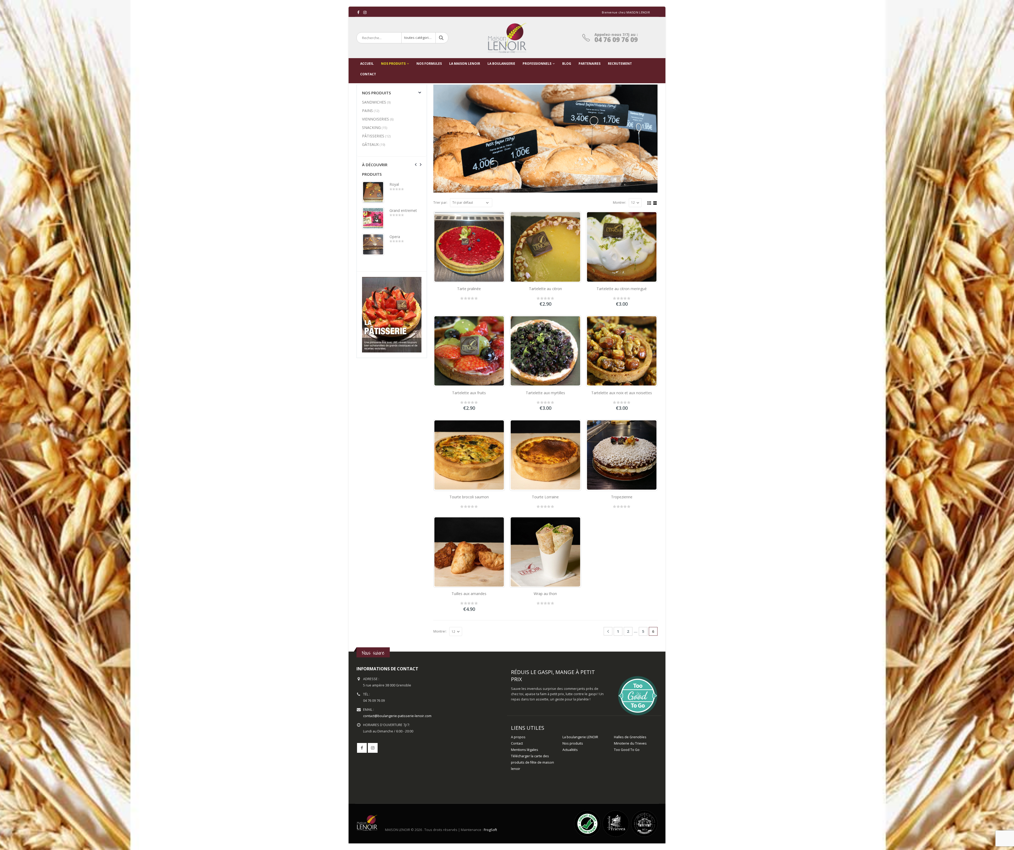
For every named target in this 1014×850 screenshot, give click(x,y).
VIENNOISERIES (375, 119)
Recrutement (620, 63)
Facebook (362, 748)
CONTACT (368, 74)
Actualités (570, 749)
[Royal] (373, 192)
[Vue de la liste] (655, 202)
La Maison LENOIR (464, 63)
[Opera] (373, 244)
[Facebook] (358, 12)
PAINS (367, 110)
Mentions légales (524, 749)
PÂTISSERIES (373, 135)
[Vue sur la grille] (649, 202)
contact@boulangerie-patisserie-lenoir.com (397, 716)
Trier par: (440, 202)
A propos (518, 737)
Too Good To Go (627, 749)
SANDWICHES (374, 102)
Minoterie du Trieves (630, 743)
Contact (517, 743)
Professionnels (537, 63)
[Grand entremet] (373, 218)
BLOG (566, 63)
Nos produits (393, 63)
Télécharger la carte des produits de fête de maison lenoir (532, 762)
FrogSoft (490, 830)
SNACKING (371, 127)
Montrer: (619, 202)
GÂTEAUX (370, 144)
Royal (394, 184)
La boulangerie (501, 63)
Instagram (373, 748)
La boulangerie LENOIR (580, 737)
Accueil (367, 63)
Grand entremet (403, 210)
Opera (394, 236)
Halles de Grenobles (630, 737)
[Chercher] (442, 37)
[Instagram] (365, 12)
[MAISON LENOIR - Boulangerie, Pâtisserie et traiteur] (507, 38)
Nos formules (429, 63)
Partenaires (589, 63)
